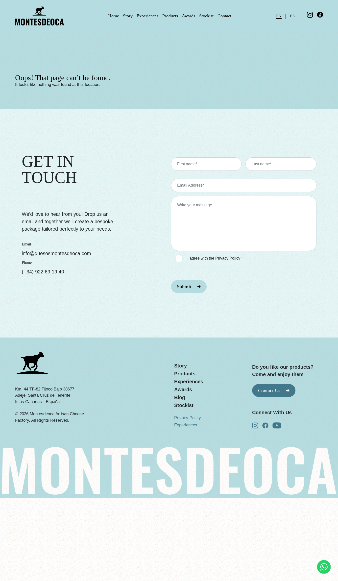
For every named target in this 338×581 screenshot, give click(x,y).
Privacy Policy (187, 418)
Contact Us (269, 390)
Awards (188, 15)
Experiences (147, 15)
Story (128, 15)
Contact (224, 15)
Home (113, 15)
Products (170, 15)
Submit (184, 286)
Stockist (206, 15)
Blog (179, 397)
